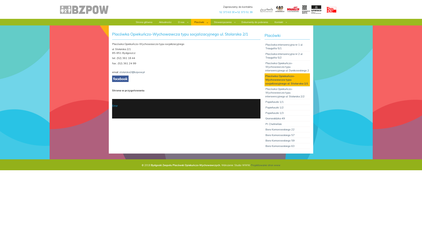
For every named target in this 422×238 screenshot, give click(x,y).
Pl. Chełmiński (273, 124)
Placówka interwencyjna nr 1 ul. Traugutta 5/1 (284, 46)
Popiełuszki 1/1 (274, 101)
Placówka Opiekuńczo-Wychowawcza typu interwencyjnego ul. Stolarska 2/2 (285, 92)
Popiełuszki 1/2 (274, 107)
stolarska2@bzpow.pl (132, 72)
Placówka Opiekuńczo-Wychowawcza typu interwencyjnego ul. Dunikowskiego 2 (287, 66)
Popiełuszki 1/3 (274, 113)
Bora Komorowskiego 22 (280, 129)
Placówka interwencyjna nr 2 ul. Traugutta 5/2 (284, 55)
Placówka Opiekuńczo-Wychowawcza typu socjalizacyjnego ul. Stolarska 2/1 (286, 79)
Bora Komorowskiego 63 (280, 146)
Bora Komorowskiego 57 (280, 135)
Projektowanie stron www (265, 165)
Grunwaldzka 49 (275, 118)
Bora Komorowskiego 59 (280, 140)
